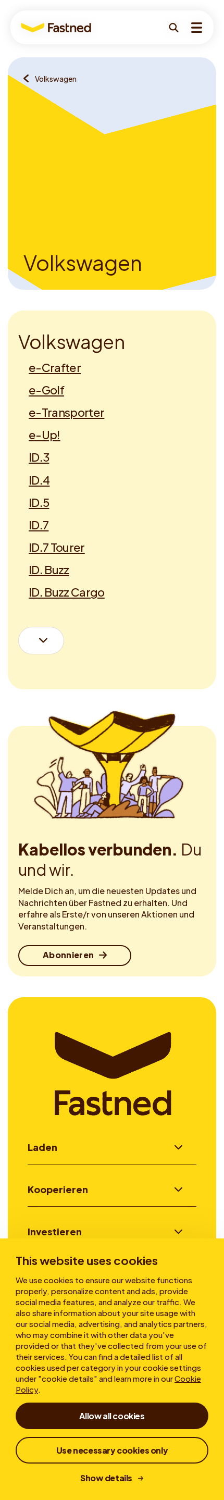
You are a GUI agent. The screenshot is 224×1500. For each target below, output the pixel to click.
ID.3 (39, 457)
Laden (42, 1147)
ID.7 (38, 524)
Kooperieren (58, 1189)
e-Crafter (55, 367)
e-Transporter (66, 412)
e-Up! (44, 434)
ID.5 (39, 502)
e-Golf (46, 389)
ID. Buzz (49, 569)
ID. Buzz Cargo (67, 592)
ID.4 (39, 480)
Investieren (55, 1231)
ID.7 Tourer (57, 547)
